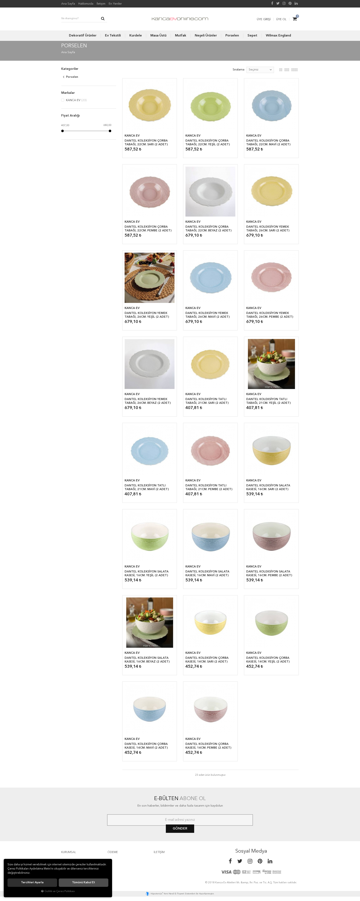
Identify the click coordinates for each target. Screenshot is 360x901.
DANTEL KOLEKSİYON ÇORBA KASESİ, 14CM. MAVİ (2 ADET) (146, 746)
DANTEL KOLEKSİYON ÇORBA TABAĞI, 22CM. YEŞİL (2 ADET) (207, 142)
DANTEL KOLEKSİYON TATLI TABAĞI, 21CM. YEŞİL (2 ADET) (268, 401)
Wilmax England (278, 35)
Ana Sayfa (68, 3)
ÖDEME (113, 852)
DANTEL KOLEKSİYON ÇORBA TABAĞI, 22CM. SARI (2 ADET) (146, 142)
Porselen (232, 35)
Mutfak (180, 35)
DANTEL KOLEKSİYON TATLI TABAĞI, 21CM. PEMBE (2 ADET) (208, 487)
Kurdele (135, 35)
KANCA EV (75, 100)
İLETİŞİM (159, 852)
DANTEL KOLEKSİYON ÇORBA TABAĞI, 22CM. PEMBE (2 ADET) (148, 228)
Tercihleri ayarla (32, 882)
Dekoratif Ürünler (82, 35)
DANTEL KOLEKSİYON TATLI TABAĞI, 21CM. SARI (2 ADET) (207, 401)
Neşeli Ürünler (206, 35)
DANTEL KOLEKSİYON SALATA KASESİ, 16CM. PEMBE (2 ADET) (269, 573)
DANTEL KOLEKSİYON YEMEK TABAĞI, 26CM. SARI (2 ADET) (267, 228)
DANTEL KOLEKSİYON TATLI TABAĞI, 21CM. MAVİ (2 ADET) (147, 487)
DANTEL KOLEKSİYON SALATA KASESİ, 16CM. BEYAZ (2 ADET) (147, 659)
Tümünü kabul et (83, 882)
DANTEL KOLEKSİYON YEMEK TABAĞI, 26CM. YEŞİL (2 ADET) (147, 315)
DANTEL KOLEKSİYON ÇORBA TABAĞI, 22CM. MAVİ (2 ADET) (268, 142)
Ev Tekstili (113, 35)
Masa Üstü (158, 35)
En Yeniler (115, 3)
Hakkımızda (85, 3)
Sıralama (238, 69)
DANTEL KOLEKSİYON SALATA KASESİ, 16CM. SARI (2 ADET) (268, 487)
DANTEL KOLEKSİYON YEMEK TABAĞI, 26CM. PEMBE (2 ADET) (269, 315)
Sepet (252, 35)
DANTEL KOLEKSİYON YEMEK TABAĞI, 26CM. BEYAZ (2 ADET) (148, 401)
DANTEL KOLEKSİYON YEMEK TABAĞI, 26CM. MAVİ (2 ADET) (207, 315)
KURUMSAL (68, 852)
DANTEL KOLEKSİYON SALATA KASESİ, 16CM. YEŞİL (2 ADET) (147, 573)
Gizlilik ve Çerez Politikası (59, 891)
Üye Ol (281, 19)
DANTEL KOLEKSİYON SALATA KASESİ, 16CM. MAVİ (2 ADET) (207, 573)
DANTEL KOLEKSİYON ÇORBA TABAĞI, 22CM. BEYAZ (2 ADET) (208, 228)
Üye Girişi (264, 19)
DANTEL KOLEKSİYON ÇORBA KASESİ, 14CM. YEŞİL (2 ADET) (268, 659)
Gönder (180, 828)
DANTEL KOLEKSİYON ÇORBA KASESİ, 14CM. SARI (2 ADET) (207, 659)
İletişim (101, 3)
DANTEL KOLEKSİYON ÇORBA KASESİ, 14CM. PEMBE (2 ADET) (208, 746)
